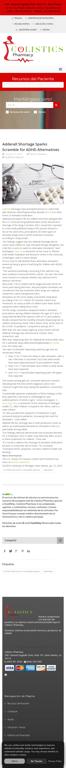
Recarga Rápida (22, 24)
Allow (14, 761)
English (18, 18)
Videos (42, 111)
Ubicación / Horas (44, 24)
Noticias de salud (19, 111)
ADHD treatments (20, 462)
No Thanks (36, 761)
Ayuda (10, 719)
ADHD (49, 212)
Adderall (6, 209)
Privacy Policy (55, 761)
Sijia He (18, 251)
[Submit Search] (56, 105)
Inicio (8, 84)
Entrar (46, 29)
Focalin (54, 342)
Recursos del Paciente (26, 84)
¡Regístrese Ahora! (28, 29)
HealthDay (36, 523)
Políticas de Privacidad (18, 735)
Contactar (12, 711)
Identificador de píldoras (41, 18)
